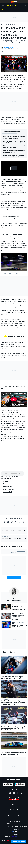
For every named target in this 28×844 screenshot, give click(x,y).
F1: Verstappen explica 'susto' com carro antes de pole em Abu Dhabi (14, 137)
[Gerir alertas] (23, 521)
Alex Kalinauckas (8, 47)
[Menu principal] (3, 5)
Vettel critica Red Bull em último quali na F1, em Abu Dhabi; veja (14, 151)
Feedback (14, 818)
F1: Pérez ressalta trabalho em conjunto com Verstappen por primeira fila (14, 141)
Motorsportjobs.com (14, 806)
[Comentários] (9, 51)
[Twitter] (8, 521)
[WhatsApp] (11, 521)
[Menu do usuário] (24, 5)
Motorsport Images (16, 273)
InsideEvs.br (14, 801)
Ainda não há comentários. (14, 551)
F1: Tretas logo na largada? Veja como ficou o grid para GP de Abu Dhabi (13, 155)
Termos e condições (9, 836)
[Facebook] (4, 521)
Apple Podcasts (8, 486)
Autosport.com (14, 809)
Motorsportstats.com (14, 811)
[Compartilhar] (2, 51)
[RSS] (22, 793)
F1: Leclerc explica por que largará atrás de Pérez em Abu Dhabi (14, 146)
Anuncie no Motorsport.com (14, 821)
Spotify (5, 481)
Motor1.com (14, 804)
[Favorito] (5, 51)
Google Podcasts (8, 489)
